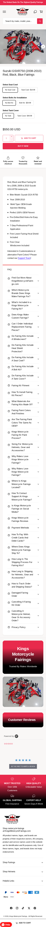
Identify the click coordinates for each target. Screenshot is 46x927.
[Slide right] (43, 47)
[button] (4, 12)
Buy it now (23, 146)
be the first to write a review (23, 766)
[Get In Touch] (35, 12)
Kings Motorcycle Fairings (18, 916)
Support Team (24, 258)
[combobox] (23, 21)
